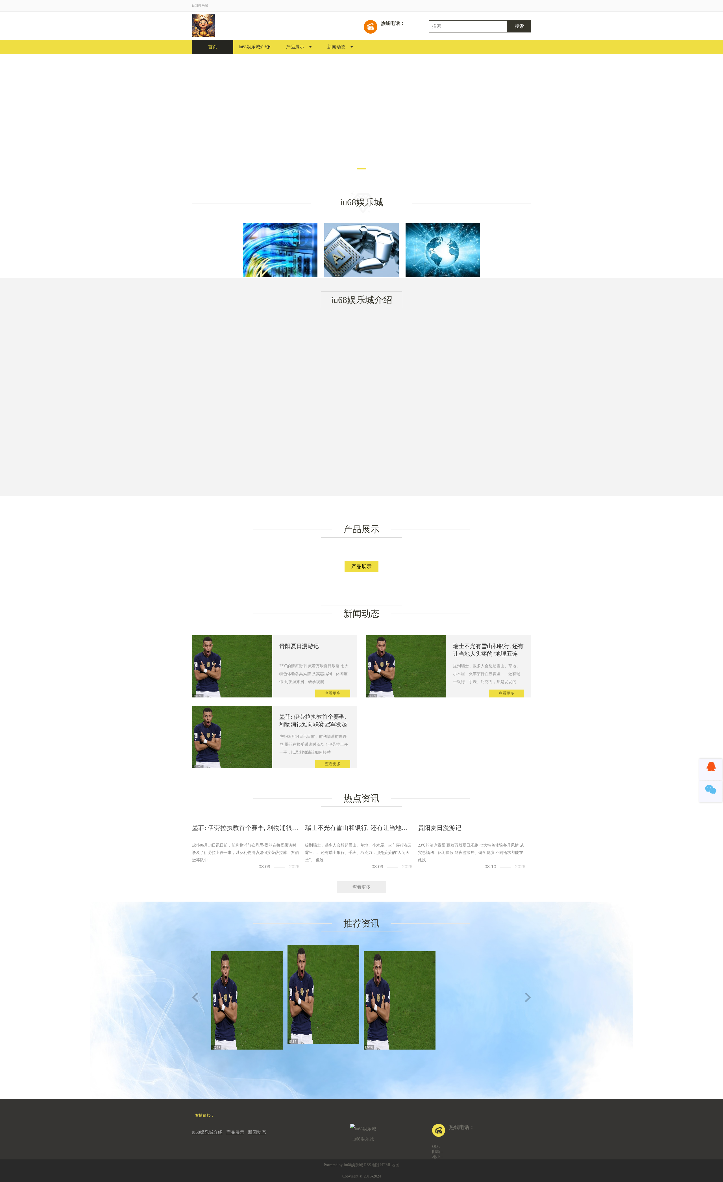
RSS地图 (371, 1165)
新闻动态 (336, 46)
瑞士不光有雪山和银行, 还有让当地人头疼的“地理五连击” (488, 653)
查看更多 (333, 693)
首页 (212, 46)
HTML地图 (389, 1165)
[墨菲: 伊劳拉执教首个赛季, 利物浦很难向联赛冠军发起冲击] (232, 767)
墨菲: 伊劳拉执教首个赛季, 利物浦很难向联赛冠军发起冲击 (313, 724)
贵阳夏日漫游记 (299, 646)
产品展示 (295, 46)
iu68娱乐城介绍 (254, 46)
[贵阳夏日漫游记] (232, 696)
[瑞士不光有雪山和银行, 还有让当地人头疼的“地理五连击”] (406, 696)
